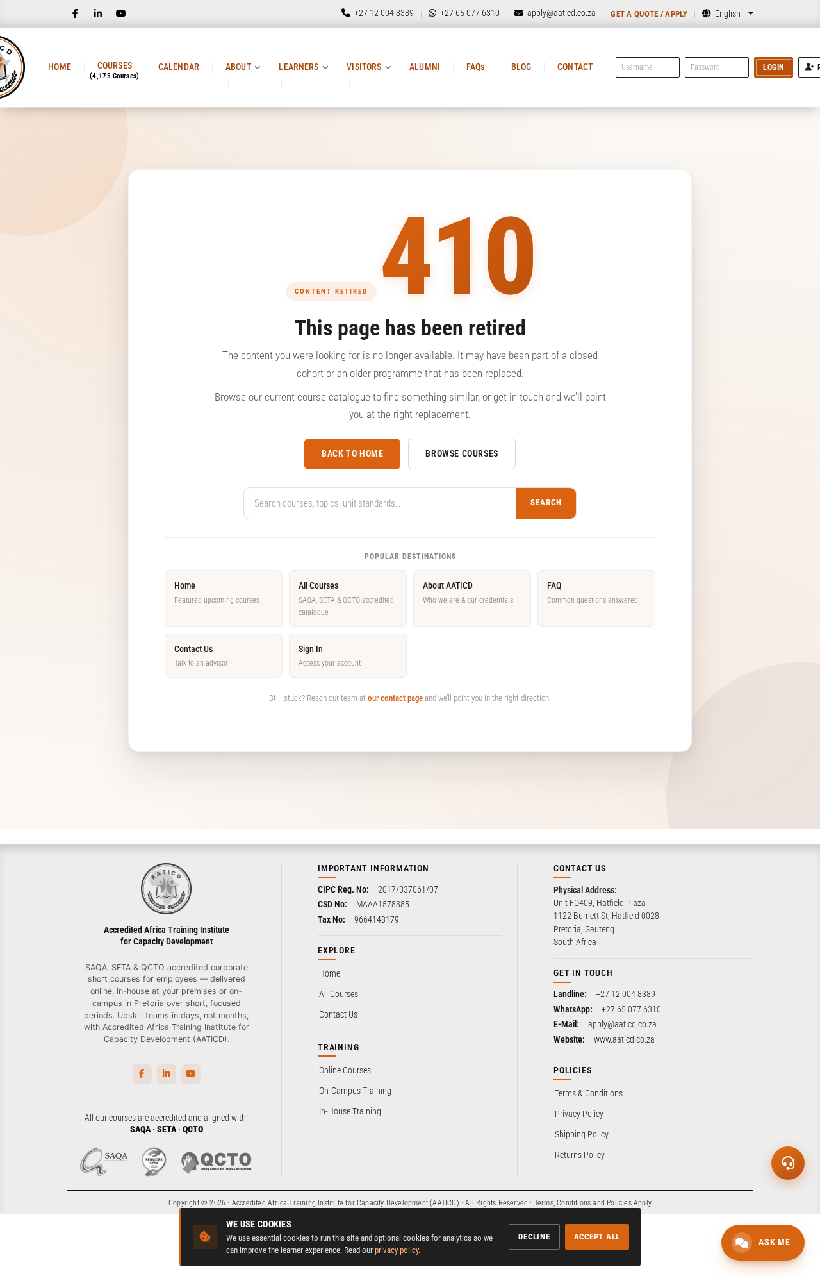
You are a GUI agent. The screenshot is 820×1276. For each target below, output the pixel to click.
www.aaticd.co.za (624, 1039)
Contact (575, 67)
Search (546, 502)
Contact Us (201, 655)
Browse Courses (461, 453)
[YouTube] (121, 13)
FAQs (475, 67)
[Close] (213, 1034)
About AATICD (468, 592)
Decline (534, 1236)
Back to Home (352, 453)
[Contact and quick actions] (788, 1163)
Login (773, 67)
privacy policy (396, 1250)
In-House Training (350, 1111)
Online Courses (345, 1070)
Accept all (597, 1236)
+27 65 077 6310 (631, 1009)
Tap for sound (127, 1081)
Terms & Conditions (589, 1093)
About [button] (238, 67)
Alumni (424, 67)
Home (59, 67)
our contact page (395, 698)
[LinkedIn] (98, 13)
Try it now (93, 1242)
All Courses (346, 598)
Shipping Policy (582, 1134)
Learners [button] (298, 67)
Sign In (330, 655)
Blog (521, 67)
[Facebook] (75, 13)
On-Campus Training (355, 1091)
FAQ (592, 592)
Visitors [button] (364, 67)
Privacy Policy (579, 1114)
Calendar (178, 67)
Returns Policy (580, 1155)
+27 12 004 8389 (625, 994)
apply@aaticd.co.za (622, 1024)
